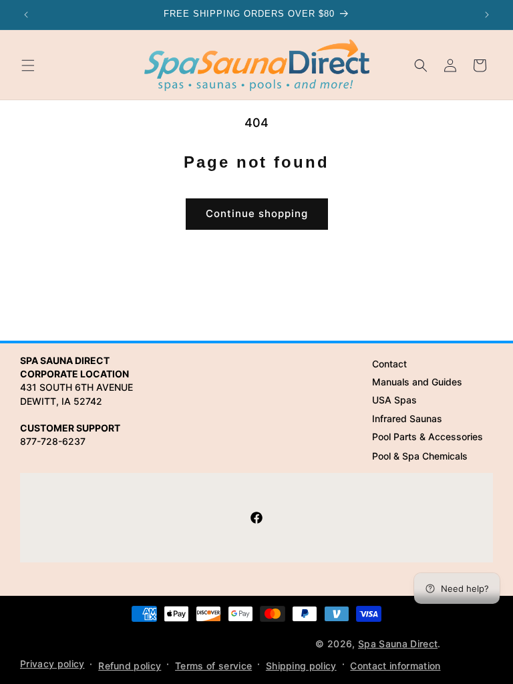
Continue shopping (257, 213)
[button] (28, 65)
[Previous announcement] (26, 14)
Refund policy (129, 665)
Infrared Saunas (407, 418)
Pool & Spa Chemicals (420, 456)
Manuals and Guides (417, 381)
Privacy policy (52, 663)
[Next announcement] (487, 14)
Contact (389, 363)
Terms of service (213, 665)
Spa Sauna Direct (398, 643)
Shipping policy (301, 665)
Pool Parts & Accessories (427, 436)
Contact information (395, 665)
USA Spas (394, 399)
